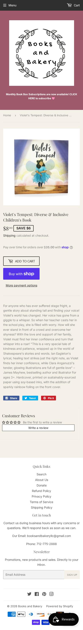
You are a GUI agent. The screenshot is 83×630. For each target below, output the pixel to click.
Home (7, 115)
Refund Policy (41, 491)
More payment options (21, 285)
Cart (76, 5)
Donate (42, 485)
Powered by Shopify (59, 606)
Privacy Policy (41, 496)
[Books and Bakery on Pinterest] (44, 594)
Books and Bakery (30, 606)
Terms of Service (41, 502)
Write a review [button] (38, 428)
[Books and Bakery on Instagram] (51, 594)
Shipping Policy (41, 507)
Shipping (9, 235)
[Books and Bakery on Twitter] (29, 594)
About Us (41, 480)
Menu (12, 5)
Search (41, 474)
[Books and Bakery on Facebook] (36, 594)
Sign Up (72, 574)
